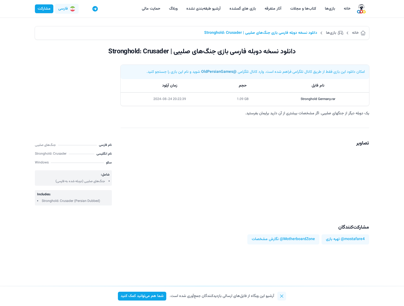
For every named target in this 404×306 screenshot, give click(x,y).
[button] (67, 9)
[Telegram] (95, 8)
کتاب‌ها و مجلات (303, 9)
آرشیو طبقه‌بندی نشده (203, 9)
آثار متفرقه (273, 9)
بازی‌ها (330, 9)
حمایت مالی (151, 9)
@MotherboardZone (297, 239)
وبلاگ (173, 9)
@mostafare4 (353, 239)
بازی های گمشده (242, 9)
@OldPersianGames (219, 72)
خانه (347, 9)
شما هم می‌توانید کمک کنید (142, 296)
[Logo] (361, 9)
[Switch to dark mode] (84, 8)
